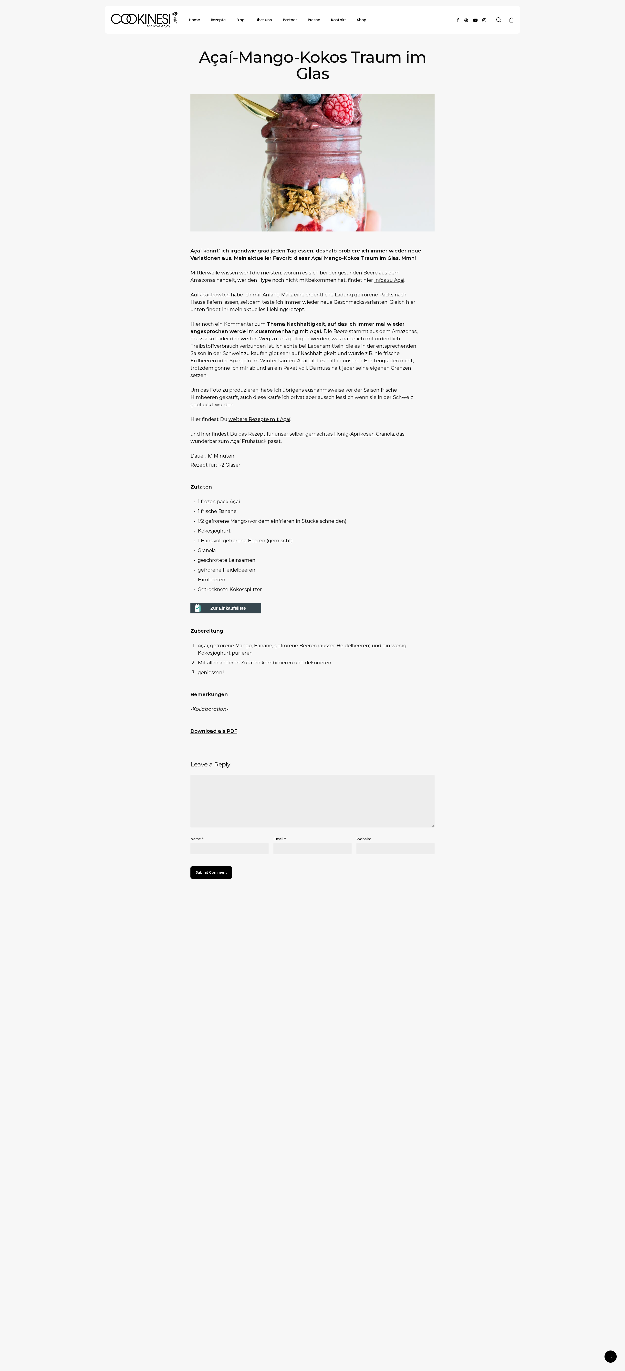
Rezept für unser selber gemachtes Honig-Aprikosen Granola (321, 434)
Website (363, 839)
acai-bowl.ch (215, 295)
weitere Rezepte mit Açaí (259, 419)
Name (196, 839)
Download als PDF (213, 731)
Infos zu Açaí (389, 280)
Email (279, 839)
